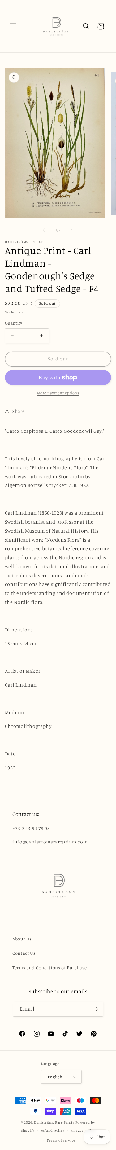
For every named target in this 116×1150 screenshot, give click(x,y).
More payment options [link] (58, 393)
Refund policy (53, 1130)
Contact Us (23, 953)
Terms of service (61, 1140)
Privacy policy (83, 1130)
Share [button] (18, 411)
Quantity (13, 323)
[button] (13, 26)
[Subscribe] (95, 1009)
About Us (22, 938)
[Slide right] (72, 230)
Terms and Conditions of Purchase (49, 967)
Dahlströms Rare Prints (54, 1122)
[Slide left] (44, 230)
